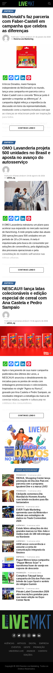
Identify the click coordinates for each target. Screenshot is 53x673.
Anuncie (31, 651)
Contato (42, 651)
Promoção (39, 647)
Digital (32, 643)
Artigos (21, 643)
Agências (9, 643)
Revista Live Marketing (23, 39)
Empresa (44, 643)
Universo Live (16, 651)
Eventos (16, 647)
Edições (28, 655)
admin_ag (11, 178)
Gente (27, 647)
